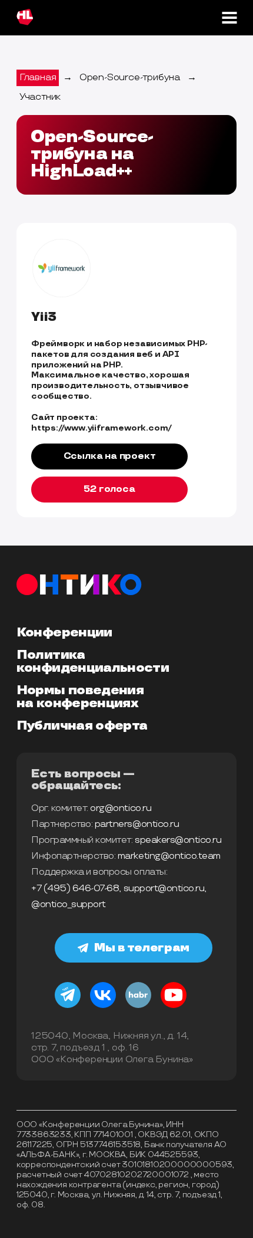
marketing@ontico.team (169, 856)
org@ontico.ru (120, 808)
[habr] (138, 1006)
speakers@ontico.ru (178, 840)
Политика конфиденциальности (92, 662)
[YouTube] (174, 1006)
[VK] (103, 1006)
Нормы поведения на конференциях (80, 697)
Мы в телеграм (141, 948)
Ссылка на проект (110, 456)
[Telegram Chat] (68, 1006)
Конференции (64, 632)
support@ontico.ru (164, 888)
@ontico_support (68, 904)
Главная (37, 77)
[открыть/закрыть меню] (229, 17)
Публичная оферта (81, 726)
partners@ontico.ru (137, 824)
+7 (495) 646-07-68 (75, 888)
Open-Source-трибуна (129, 77)
